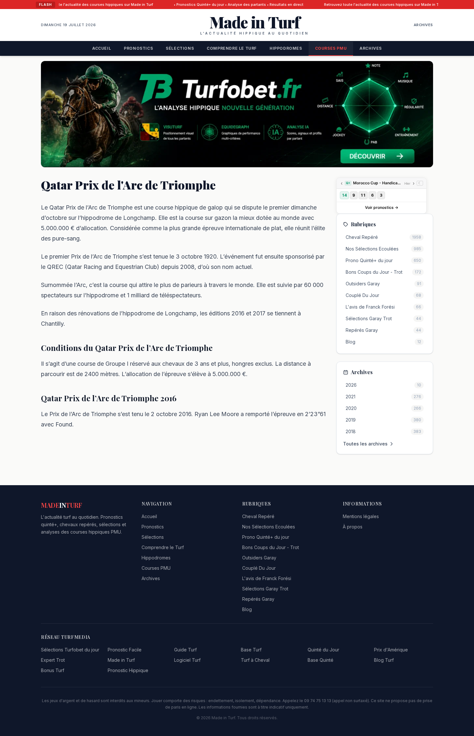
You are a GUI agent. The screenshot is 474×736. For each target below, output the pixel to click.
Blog (247, 609)
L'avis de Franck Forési (266, 578)
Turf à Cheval (255, 660)
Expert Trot (53, 660)
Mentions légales (361, 516)
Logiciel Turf (187, 660)
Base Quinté (320, 660)
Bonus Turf (52, 670)
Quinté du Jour (323, 649)
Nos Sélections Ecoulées (268, 526)
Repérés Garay (258, 599)
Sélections (180, 48)
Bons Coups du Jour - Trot (270, 547)
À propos (352, 526)
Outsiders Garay (259, 557)
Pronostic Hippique (128, 670)
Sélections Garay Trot (265, 588)
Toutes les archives (365, 443)
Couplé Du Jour (259, 568)
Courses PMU (331, 48)
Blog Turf (384, 660)
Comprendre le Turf (232, 48)
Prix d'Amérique (391, 649)
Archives (423, 25)
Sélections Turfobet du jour (70, 649)
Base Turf (251, 649)
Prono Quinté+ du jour (265, 537)
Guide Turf (185, 649)
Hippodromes (286, 48)
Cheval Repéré (258, 516)
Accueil (101, 48)
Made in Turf (121, 660)
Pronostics (138, 48)
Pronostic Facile (125, 649)
